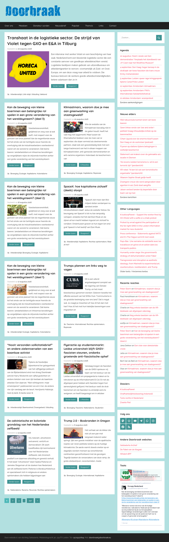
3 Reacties (28, 324)
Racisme (25, 490)
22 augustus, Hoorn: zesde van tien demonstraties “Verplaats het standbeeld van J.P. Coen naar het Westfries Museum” (140, 59)
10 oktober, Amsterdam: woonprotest (136, 98)
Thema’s (89, 25)
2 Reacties (85, 399)
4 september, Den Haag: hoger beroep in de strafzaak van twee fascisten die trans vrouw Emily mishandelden (140, 70)
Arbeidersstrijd (16, 94)
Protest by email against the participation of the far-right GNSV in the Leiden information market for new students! (140, 225)
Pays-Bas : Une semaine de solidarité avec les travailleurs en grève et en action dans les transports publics (140, 244)
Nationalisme (89, 408)
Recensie (33, 490)
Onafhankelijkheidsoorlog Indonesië (136, 394)
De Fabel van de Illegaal (131, 449)
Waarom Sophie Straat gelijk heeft (135, 177)
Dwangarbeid (39, 407)
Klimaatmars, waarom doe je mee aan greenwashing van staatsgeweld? (86, 111)
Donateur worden (41, 25)
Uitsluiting (35, 94)
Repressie (97, 173)
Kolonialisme (42, 174)
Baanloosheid (28, 407)
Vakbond (43, 94)
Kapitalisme (31, 174)
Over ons (9, 25)
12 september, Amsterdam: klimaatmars (138, 86)
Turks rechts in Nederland (131, 398)
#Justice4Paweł (127, 389)
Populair (75, 25)
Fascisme (70, 324)
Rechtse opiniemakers (98, 242)
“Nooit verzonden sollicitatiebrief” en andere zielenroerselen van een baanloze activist (30, 348)
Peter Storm (125, 289)
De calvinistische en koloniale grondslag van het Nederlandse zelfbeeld (28, 424)
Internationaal (80, 324)
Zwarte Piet (125, 402)
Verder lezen (58, 86)
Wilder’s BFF (125, 454)
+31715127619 (78, 537)
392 (30, 500)
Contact (112, 25)
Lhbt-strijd (27, 94)
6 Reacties (85, 165)
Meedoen (23, 25)
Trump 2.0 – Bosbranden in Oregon (87, 420)
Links (101, 25)
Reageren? (72, 86)
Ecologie (22, 174)
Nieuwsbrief (60, 25)
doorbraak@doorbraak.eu (100, 537)
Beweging (14, 174)
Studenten (99, 408)
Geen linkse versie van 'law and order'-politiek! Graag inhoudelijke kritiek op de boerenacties (138, 131)
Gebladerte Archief (128, 445)
